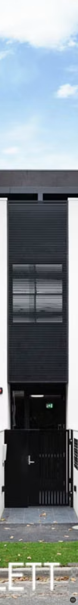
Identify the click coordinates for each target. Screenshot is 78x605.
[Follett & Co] (11, 3)
